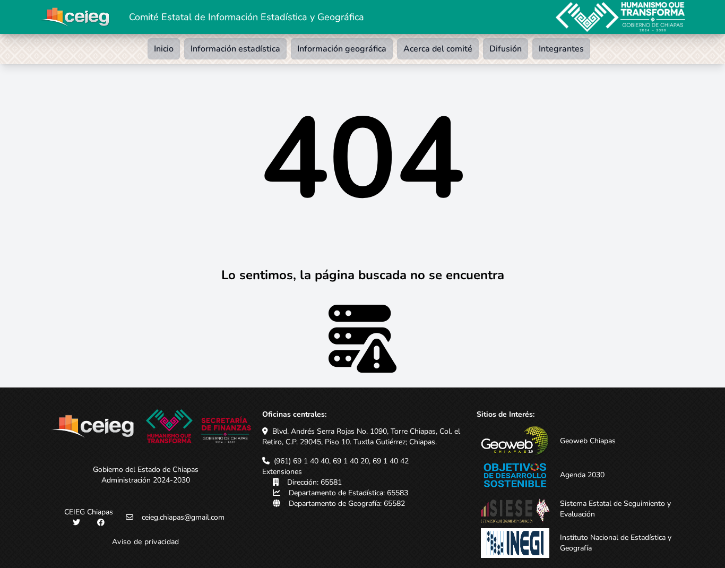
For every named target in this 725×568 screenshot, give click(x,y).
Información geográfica (341, 49)
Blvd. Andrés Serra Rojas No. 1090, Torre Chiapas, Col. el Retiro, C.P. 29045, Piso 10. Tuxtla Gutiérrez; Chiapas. (361, 436)
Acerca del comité (437, 49)
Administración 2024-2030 (145, 480)
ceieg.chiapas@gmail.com (183, 517)
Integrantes (561, 49)
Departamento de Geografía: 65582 (347, 503)
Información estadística (235, 49)
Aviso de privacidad (145, 542)
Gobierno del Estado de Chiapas (145, 469)
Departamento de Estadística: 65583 (348, 493)
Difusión (505, 49)
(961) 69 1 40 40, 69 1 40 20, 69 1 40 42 (341, 461)
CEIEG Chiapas (88, 512)
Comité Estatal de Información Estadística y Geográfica (246, 17)
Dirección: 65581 (314, 482)
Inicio (164, 49)
